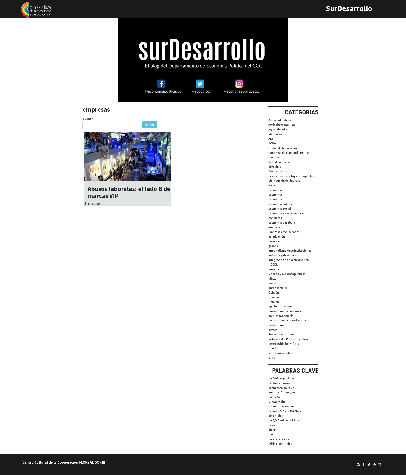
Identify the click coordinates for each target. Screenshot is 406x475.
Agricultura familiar (281, 125)
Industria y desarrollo (282, 255)
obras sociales (277, 288)
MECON (273, 264)
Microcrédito (277, 402)
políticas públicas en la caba (287, 320)
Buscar (87, 118)
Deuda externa (278, 171)
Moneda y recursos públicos (286, 274)
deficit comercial (279, 162)
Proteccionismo (279, 383)
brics (271, 425)
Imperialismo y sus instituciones (289, 250)
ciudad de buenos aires (283, 148)
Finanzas (274, 241)
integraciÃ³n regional (282, 392)
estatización (276, 236)
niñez (272, 278)
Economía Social (279, 208)
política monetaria (281, 316)
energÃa (274, 397)
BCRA (272, 143)
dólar (272, 185)
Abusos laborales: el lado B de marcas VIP (129, 192)
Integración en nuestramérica (288, 260)
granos (273, 246)
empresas (275, 227)
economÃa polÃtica (281, 388)
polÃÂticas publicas (281, 378)
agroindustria (277, 129)
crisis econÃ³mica (280, 444)
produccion (276, 325)
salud (272, 348)
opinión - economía (281, 306)
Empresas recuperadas (283, 232)
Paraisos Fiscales (279, 439)
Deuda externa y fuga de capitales (291, 176)
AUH (271, 139)
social (272, 358)
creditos (273, 157)
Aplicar (149, 125)
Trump (272, 434)
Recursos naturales (281, 334)
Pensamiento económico (285, 311)
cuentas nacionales (281, 406)
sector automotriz (280, 353)
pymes (272, 330)
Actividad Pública (280, 120)
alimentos (275, 134)
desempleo (275, 416)
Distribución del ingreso (284, 181)
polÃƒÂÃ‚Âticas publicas (284, 420)
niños (272, 283)
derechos (274, 167)
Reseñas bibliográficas (283, 344)
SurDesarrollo (349, 8)
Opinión (273, 292)
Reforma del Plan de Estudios (288, 339)
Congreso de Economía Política (289, 153)
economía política (280, 204)
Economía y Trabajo (281, 222)
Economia (275, 190)
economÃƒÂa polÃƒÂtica (284, 411)
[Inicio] (36, 9)
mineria (273, 269)
